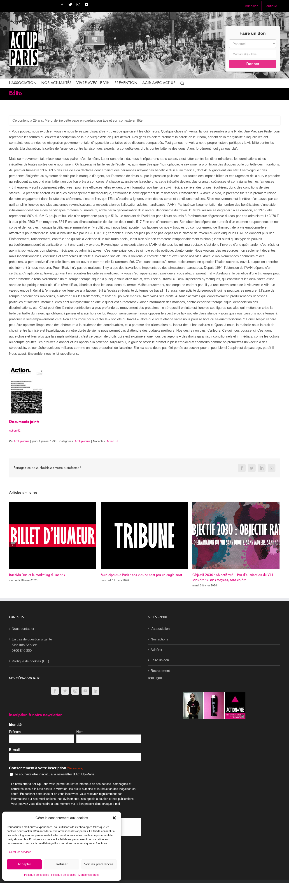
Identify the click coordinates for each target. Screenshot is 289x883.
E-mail (14, 750)
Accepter (24, 864)
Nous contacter (23, 628)
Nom (80, 732)
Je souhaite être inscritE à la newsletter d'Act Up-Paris (54, 774)
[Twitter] (65, 691)
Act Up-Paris (21, 441)
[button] (114, 818)
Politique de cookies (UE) (30, 661)
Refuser (62, 864)
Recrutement (160, 671)
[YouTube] (85, 691)
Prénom (15, 732)
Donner (252, 64)
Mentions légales (88, 874)
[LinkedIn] (95, 691)
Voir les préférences (99, 864)
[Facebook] (55, 691)
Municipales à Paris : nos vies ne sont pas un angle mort (49, 575)
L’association (160, 628)
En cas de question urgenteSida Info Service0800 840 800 (32, 645)
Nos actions (159, 639)
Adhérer (156, 650)
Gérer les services (20, 852)
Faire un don (160, 660)
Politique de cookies (36, 874)
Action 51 (15, 430)
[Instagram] (75, 691)
